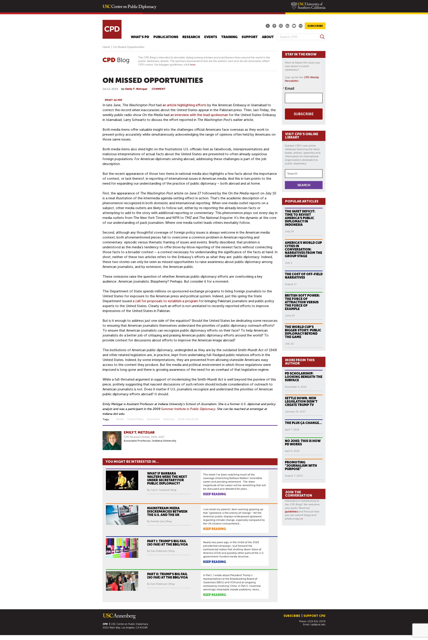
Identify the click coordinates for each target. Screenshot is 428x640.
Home (106, 47)
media (120, 419)
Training (229, 37)
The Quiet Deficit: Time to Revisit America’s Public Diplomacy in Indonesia (300, 218)
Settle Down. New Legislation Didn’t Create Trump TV (301, 401)
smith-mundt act (188, 419)
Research (191, 37)
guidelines (291, 511)
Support (250, 37)
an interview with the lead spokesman (199, 115)
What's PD (140, 37)
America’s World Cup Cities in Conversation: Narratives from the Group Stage (303, 249)
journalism (153, 419)
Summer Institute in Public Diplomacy (188, 409)
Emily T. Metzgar (136, 89)
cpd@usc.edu (318, 624)
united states (135, 419)
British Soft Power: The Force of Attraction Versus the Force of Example (302, 302)
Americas (168, 419)
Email (289, 88)
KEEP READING (214, 494)
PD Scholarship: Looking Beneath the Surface (303, 377)
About (268, 37)
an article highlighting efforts (184, 105)
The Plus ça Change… (303, 423)
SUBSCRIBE (315, 25)
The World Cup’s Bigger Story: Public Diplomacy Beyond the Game (303, 332)
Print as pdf (113, 100)
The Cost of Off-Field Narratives (304, 275)
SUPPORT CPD (314, 616)
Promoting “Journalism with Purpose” (301, 466)
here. (193, 64)
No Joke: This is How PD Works (303, 442)
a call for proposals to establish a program (165, 301)
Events (210, 37)
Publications (165, 37)
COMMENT (159, 89)
